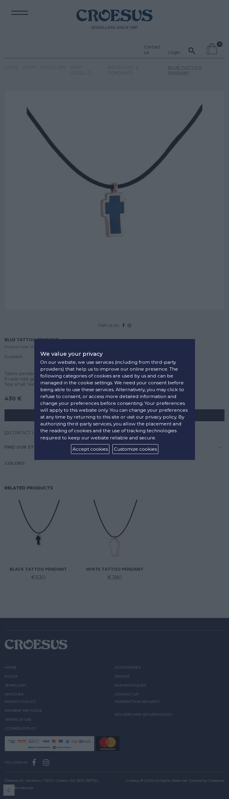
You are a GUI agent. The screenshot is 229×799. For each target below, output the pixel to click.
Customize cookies (135, 449)
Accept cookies (90, 449)
